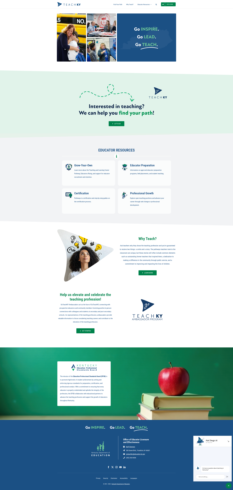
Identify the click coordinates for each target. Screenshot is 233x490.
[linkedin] (124, 467)
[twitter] (112, 467)
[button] (156, 4)
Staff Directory (130, 447)
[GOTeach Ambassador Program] (147, 299)
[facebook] (108, 467)
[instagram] (116, 467)
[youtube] (120, 467)
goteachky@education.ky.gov (135, 454)
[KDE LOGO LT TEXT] (101, 442)
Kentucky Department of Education (121, 484)
